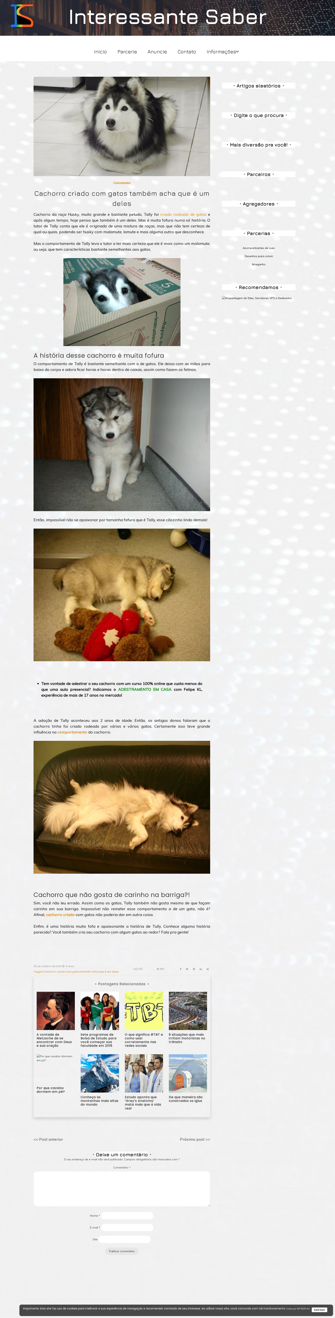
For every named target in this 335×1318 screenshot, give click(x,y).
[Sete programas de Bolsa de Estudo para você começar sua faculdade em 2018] (100, 1010)
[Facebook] (180, 969)
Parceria (127, 52)
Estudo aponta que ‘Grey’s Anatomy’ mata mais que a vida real (143, 1103)
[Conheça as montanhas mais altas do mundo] (100, 1073)
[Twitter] (187, 969)
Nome (95, 1215)
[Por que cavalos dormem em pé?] (56, 1068)
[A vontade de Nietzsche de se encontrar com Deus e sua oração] (56, 1010)
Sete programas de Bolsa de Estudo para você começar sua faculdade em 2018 (99, 1040)
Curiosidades (122, 183)
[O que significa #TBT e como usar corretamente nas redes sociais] (144, 1010)
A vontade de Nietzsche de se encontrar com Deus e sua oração (54, 1040)
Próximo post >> (195, 1139)
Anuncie (157, 52)
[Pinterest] (194, 969)
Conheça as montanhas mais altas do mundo (99, 1101)
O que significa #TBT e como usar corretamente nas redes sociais (144, 1040)
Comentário (122, 1167)
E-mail (95, 1227)
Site (95, 1239)
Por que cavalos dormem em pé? (51, 1090)
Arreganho (259, 264)
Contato (187, 52)
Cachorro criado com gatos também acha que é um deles (81, 971)
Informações (221, 52)
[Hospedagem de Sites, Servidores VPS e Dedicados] (257, 298)
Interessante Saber (168, 15)
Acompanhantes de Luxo (259, 248)
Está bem (319, 1309)
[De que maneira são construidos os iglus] (188, 1073)
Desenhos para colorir (259, 256)
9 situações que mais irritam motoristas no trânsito (187, 1038)
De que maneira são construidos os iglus (186, 1099)
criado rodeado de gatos (183, 214)
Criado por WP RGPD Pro (298, 1308)
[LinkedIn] (201, 969)
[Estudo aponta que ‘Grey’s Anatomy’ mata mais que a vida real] (144, 1073)
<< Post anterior (48, 1139)
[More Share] (207, 969)
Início (100, 52)
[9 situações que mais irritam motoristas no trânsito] (188, 1010)
